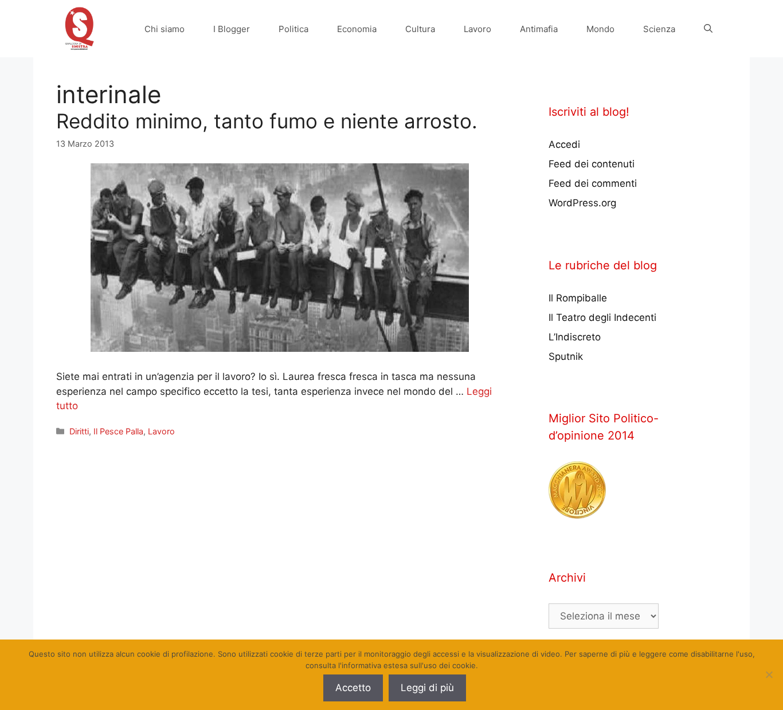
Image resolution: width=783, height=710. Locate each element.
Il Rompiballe (578, 298)
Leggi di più (427, 687)
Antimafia (539, 28)
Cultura (420, 28)
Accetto (353, 687)
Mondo (600, 28)
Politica (293, 28)
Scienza (659, 28)
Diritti (79, 431)
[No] (768, 674)
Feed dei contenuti (592, 164)
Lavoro (477, 28)
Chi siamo (164, 28)
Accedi (564, 144)
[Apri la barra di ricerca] (708, 29)
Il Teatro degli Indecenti (602, 317)
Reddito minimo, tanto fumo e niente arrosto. (266, 121)
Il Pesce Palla (118, 431)
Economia (357, 28)
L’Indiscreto (575, 337)
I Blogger (231, 28)
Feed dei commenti (593, 183)
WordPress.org (582, 203)
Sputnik (566, 356)
